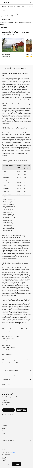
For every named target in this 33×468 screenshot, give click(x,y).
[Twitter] (8, 415)
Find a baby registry (7, 404)
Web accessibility (6, 454)
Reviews (4, 428)
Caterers (28, 6)
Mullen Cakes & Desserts (8, 338)
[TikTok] (13, 415)
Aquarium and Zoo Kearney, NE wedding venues (14, 362)
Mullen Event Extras (7, 331)
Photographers (11, 6)
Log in (3, 400)
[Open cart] (30, 2)
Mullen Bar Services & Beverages (10, 336)
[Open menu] (3, 2)
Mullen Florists (5, 349)
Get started (8, 410)
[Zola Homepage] (8, 2)
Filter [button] (17, 464)
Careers (4, 430)
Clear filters (3, 27)
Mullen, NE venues (7, 10)
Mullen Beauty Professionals (9, 343)
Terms (3, 449)
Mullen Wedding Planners (8, 347)
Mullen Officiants (6, 334)
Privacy (3, 447)
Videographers (20, 6)
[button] (22, 39)
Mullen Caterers (6, 340)
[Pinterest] (5, 415)
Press (3, 433)
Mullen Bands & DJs (7, 345)
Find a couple (5, 402)
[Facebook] (3, 415)
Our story (4, 425)
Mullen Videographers (7, 352)
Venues (4, 6)
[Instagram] (10, 415)
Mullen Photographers (7, 354)
